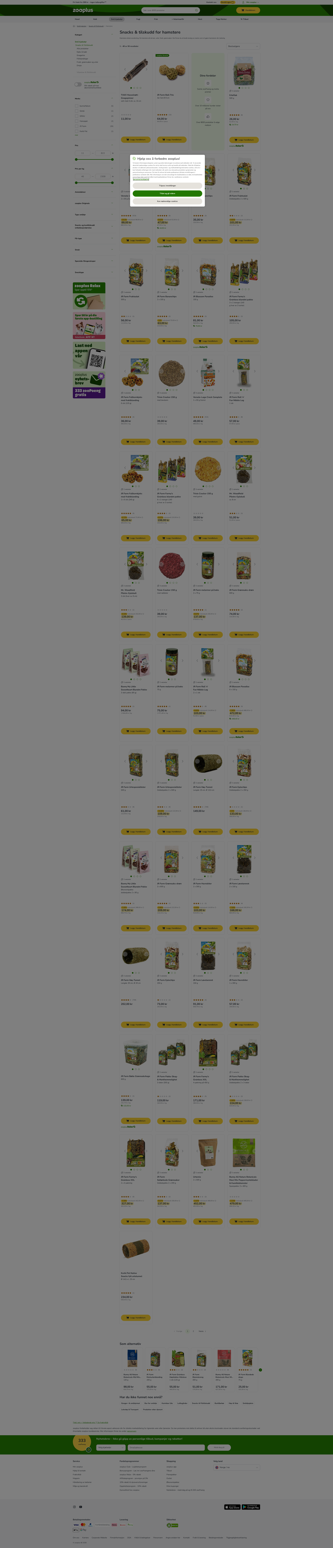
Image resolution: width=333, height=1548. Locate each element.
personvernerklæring (141, 179)
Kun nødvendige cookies (167, 201)
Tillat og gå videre (167, 193)
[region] (167, 181)
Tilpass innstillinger (167, 185)
